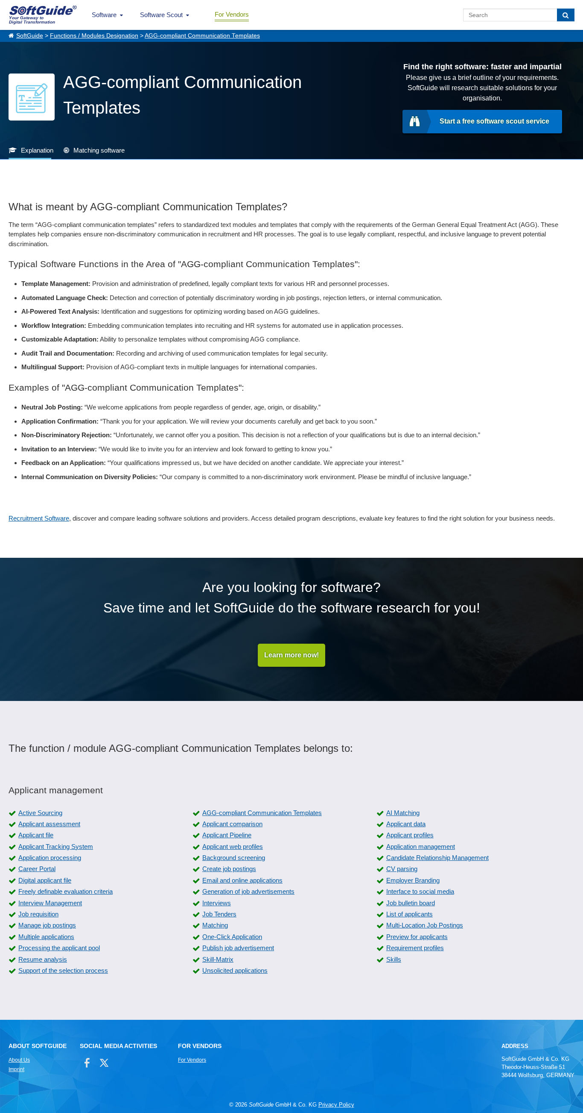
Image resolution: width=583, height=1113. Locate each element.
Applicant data (406, 823)
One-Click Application (232, 936)
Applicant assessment (49, 823)
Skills (393, 959)
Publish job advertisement (238, 947)
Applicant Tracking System (55, 846)
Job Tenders (219, 914)
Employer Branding (413, 880)
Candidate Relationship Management (437, 857)
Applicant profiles (410, 835)
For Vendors (232, 14)
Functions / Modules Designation (94, 35)
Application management (420, 846)
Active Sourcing (40, 812)
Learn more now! (291, 655)
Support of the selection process (63, 970)
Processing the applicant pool (59, 947)
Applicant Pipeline (226, 835)
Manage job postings (47, 925)
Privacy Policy (336, 1104)
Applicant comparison (232, 823)
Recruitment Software (39, 518)
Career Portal (36, 868)
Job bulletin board (410, 903)
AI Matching (403, 812)
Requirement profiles (415, 947)
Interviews (216, 903)
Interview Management (50, 903)
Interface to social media (420, 891)
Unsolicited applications (235, 970)
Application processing (49, 857)
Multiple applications (46, 936)
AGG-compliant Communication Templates (202, 35)
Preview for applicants (417, 936)
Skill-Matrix (217, 959)
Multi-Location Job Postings (424, 925)
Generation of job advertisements (248, 891)
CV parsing (401, 868)
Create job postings (229, 868)
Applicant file (35, 835)
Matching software (99, 150)
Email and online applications (242, 880)
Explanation (37, 150)
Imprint (16, 1069)
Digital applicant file (44, 880)
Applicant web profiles (232, 846)
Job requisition (38, 914)
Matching (215, 925)
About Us (19, 1060)
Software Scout (161, 14)
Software (104, 14)
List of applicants (409, 914)
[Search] (565, 15)
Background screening (233, 857)
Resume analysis (42, 959)
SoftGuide (29, 35)
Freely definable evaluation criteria (65, 891)
